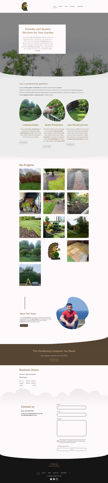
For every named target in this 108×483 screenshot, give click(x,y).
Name (58, 404)
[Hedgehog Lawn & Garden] (54, 468)
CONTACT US (80, 92)
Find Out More (23, 142)
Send (71, 449)
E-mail (58, 411)
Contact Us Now (54, 360)
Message (59, 419)
